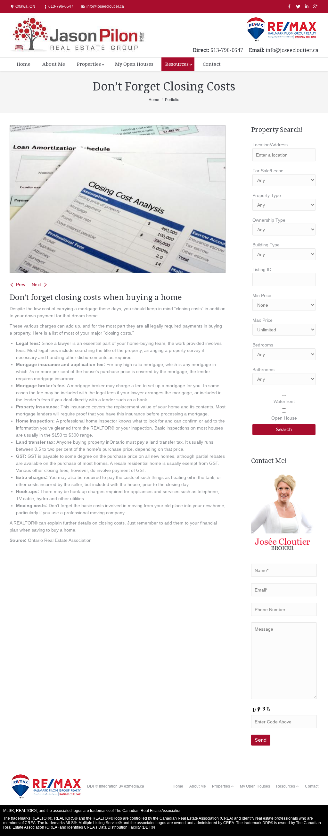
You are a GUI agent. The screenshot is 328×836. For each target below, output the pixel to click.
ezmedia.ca (134, 786)
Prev (20, 284)
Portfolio (172, 100)
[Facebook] (288, 6)
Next (36, 284)
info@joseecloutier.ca (292, 50)
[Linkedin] (306, 6)
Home (154, 100)
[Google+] (314, 6)
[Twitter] (297, 6)
